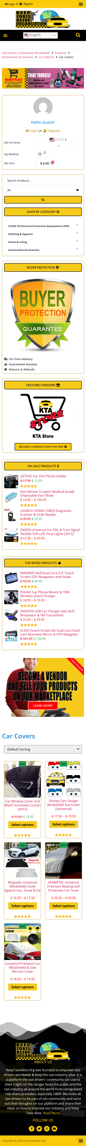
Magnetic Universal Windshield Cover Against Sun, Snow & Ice (22, 886)
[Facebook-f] (31, 1128)
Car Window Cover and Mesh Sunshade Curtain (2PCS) (22, 805)
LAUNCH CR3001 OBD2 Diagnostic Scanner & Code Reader (46, 513)
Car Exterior (46, 57)
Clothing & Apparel (20, 234)
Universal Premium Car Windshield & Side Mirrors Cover (22, 967)
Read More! (51, 1113)
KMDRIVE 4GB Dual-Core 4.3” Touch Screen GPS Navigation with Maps (47, 575)
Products (61, 53)
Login (11, 4)
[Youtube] (54, 1128)
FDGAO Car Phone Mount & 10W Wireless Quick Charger (44, 594)
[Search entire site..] (78, 35)
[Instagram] (47, 1128)
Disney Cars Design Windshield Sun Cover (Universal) (63, 805)
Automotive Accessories (18, 57)
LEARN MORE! (43, 705)
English (35, 35)
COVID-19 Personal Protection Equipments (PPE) (38, 226)
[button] (80, 4)
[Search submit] (43, 200)
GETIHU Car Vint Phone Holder (43, 476)
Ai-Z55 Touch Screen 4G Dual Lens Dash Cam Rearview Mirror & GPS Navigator (50, 632)
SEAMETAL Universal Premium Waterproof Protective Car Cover (63, 886)
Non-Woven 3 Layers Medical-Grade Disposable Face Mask (47, 493)
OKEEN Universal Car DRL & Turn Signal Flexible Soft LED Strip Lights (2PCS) (50, 532)
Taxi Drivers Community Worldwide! (26, 53)
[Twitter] (39, 1128)
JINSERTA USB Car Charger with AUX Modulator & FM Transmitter (47, 613)
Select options (22, 824)
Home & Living (17, 242)
